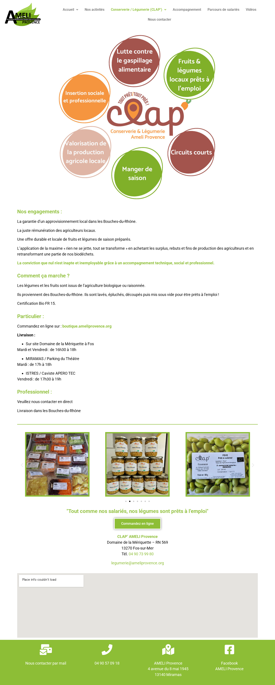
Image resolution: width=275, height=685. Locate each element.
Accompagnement (187, 10)
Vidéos (251, 10)
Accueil (68, 10)
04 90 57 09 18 (107, 663)
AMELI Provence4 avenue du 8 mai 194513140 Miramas (168, 669)
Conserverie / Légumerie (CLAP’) (136, 10)
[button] (70, 10)
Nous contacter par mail (45, 663)
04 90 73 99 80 (141, 554)
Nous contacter (159, 19)
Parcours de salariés (223, 10)
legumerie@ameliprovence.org (137, 563)
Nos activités (94, 10)
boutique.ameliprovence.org (87, 326)
